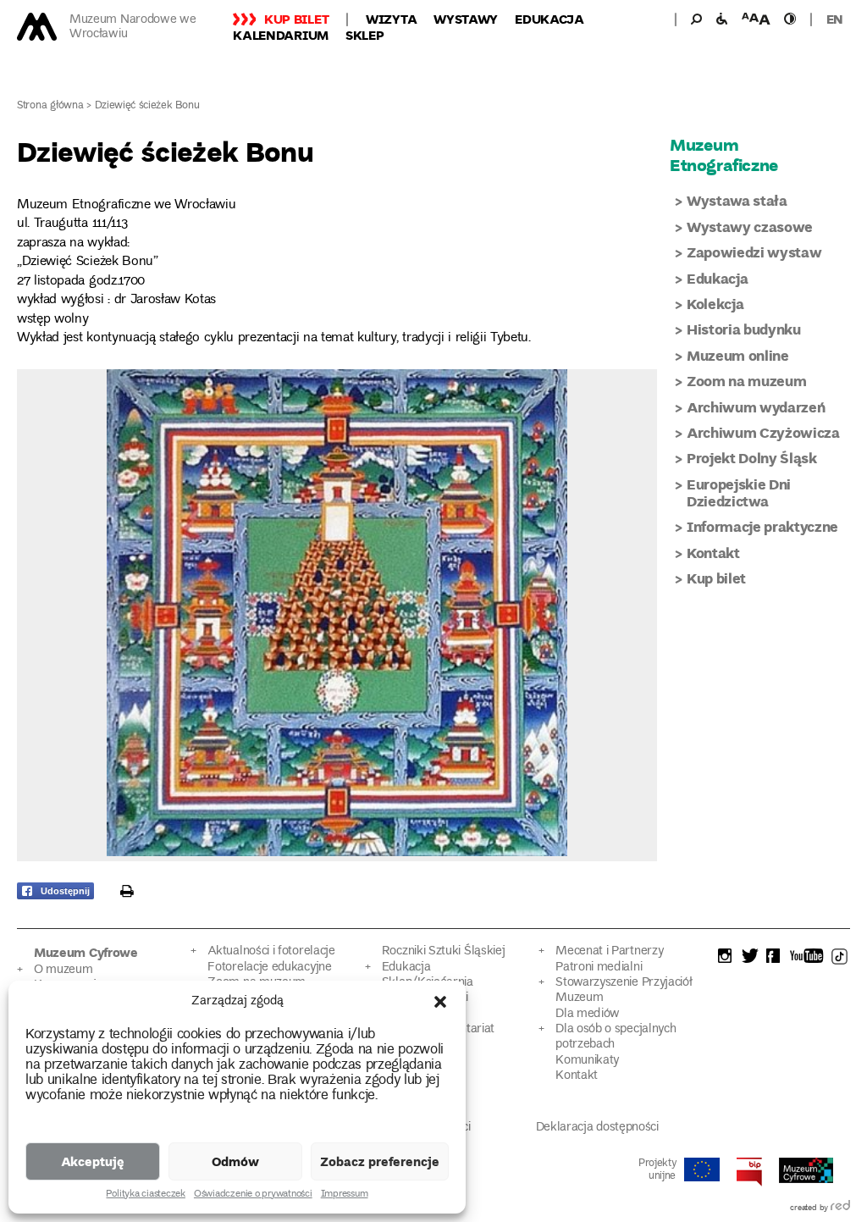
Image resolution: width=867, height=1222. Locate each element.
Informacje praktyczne (762, 526)
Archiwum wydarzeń (756, 406)
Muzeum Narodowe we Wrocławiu (132, 27)
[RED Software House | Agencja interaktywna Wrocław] (840, 1208)
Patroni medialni (598, 967)
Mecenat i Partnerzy (609, 951)
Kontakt (713, 552)
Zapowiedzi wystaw (754, 252)
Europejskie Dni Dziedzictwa (739, 492)
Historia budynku (744, 329)
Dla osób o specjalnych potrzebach (615, 1037)
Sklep (364, 34)
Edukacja (549, 18)
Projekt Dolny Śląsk (752, 457)
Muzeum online (738, 355)
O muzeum (63, 970)
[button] (440, 1001)
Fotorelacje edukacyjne (269, 967)
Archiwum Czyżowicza (763, 432)
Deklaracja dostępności (597, 1127)
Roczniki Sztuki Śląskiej (443, 951)
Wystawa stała (737, 200)
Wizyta (391, 18)
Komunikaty (587, 1060)
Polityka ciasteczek (145, 1195)
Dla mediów (587, 1014)
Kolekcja (715, 303)
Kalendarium (281, 34)
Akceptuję (92, 1161)
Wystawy (466, 18)
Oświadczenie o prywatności (253, 1195)
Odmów (235, 1161)
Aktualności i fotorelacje (270, 951)
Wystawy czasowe (750, 226)
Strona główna (50, 106)
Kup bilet (296, 18)
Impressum (344, 1195)
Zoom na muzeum (746, 380)
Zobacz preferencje (379, 1161)
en (834, 18)
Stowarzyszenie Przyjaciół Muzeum (623, 990)
